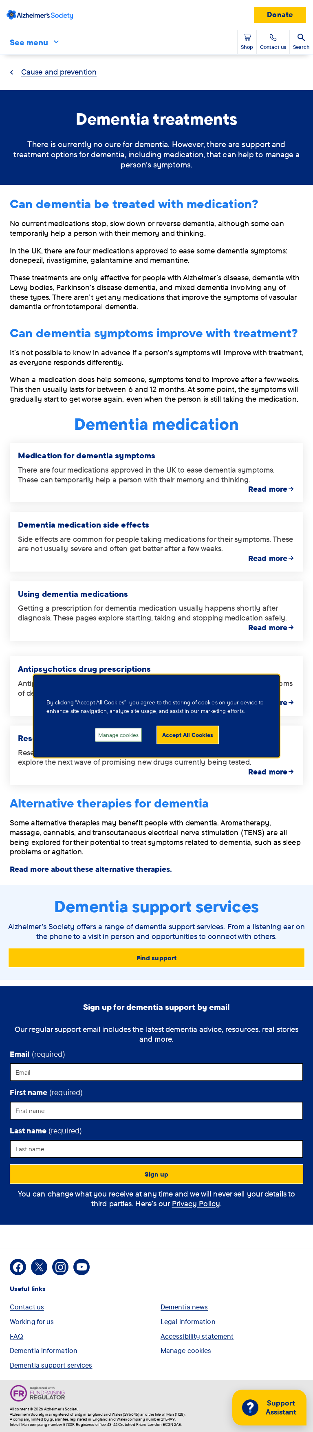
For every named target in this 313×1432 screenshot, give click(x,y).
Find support (156, 958)
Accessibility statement (197, 1336)
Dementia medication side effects (83, 524)
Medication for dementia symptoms (86, 455)
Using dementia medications (73, 594)
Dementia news (184, 1306)
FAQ (16, 1336)
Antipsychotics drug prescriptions (84, 669)
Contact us (27, 1306)
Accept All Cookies (187, 734)
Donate (280, 14)
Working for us (32, 1321)
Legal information (188, 1321)
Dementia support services (51, 1365)
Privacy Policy (196, 1203)
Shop (247, 47)
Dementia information (43, 1350)
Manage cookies (186, 1350)
